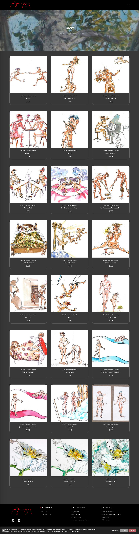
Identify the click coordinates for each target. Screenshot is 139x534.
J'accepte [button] (132, 530)
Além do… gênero (110, 427)
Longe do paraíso (111, 317)
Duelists (28, 98)
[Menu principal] (129, 5)
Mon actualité (75, 514)
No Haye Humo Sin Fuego (69, 208)
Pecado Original (69, 98)
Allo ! (69, 317)
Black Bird (28, 317)
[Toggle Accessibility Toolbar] (3, 530)
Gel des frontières (28, 263)
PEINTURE (44, 512)
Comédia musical (110, 153)
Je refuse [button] (124, 530)
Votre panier (106, 520)
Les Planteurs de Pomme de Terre (110, 208)
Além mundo (69, 427)
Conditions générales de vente (111, 514)
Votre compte (106, 517)
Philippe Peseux (60, 33)
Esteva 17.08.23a (69, 481)
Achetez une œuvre (108, 512)
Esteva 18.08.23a (28, 481)
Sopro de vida (69, 372)
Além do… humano (28, 372)
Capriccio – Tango (111, 263)
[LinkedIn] (19, 520)
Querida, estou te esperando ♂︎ (110, 372)
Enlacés (69, 153)
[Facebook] (13, 520)
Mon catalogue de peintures (80, 520)
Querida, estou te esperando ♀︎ (28, 427)
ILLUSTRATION (45, 514)
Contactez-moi (76, 517)
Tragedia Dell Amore (110, 98)
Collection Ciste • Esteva (28, 479)
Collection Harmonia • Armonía (28, 96)
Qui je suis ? (75, 512)
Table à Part (28, 208)
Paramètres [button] (115, 530)
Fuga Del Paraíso (69, 263)
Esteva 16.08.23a (111, 481)
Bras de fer (28, 153)
